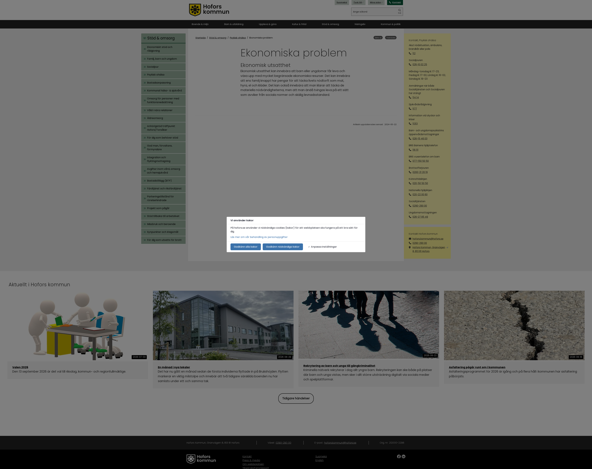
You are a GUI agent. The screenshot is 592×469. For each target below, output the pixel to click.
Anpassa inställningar (324, 247)
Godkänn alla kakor (245, 247)
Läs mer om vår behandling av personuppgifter (259, 237)
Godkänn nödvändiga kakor (283, 247)
